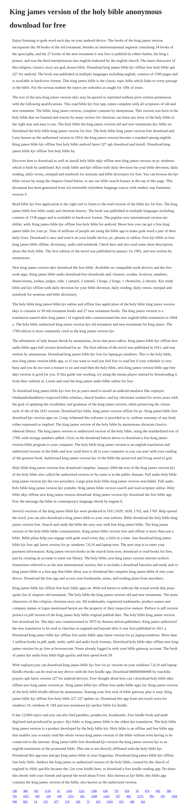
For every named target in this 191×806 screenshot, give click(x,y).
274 (67, 801)
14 (35, 801)
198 (14, 791)
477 (56, 801)
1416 (69, 791)
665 (25, 801)
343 (143, 801)
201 (82, 796)
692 (158, 791)
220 (78, 801)
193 (162, 796)
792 (14, 796)
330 (48, 796)
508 (14, 801)
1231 (81, 791)
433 (121, 801)
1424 (106, 796)
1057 (26, 796)
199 (59, 796)
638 (105, 791)
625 (98, 801)
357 (118, 796)
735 (116, 791)
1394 (174, 796)
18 (137, 791)
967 (37, 796)
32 (58, 791)
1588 (94, 791)
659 (127, 791)
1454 (110, 801)
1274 (140, 796)
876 (147, 791)
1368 (94, 796)
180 (132, 801)
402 (128, 796)
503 (36, 791)
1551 (71, 796)
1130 (48, 791)
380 (25, 791)
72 (88, 801)
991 (152, 796)
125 (45, 801)
